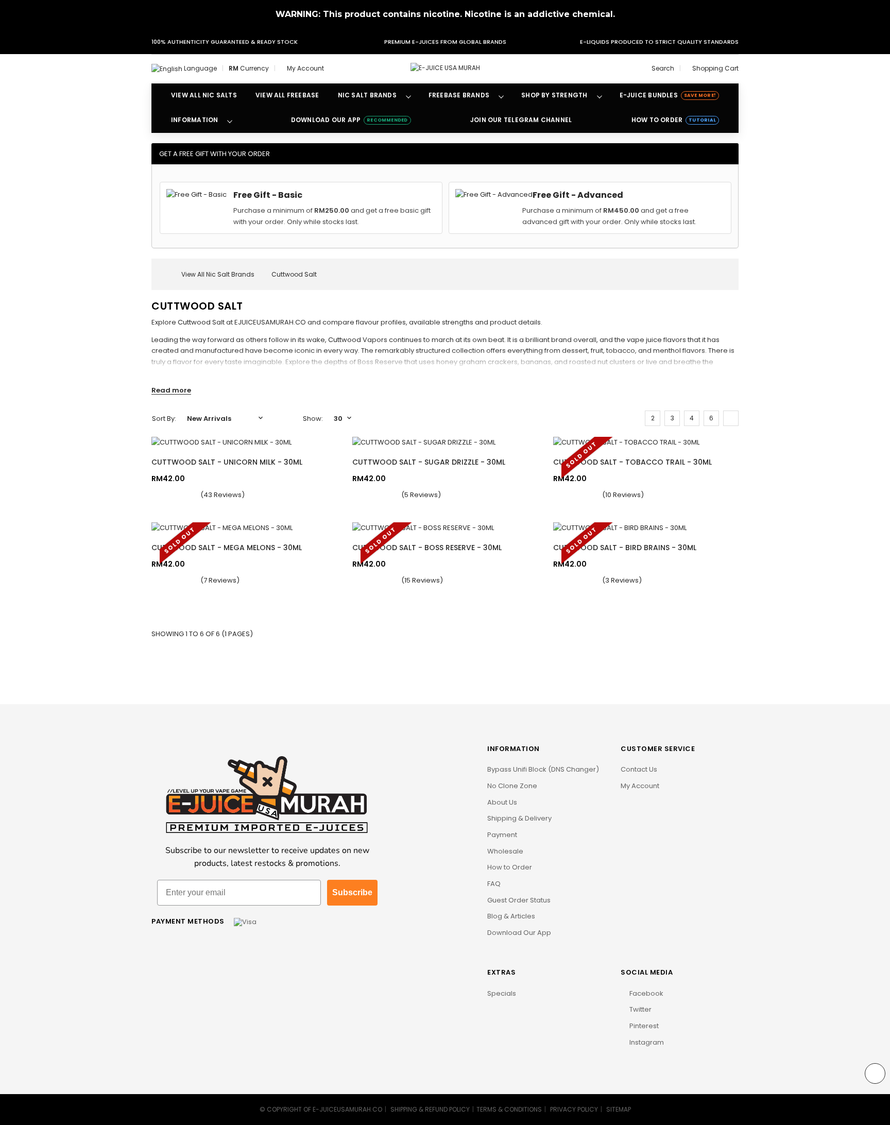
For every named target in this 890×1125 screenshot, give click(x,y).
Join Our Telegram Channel (521, 119)
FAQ (494, 884)
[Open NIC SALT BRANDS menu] (408, 95)
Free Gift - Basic (267, 195)
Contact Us (639, 769)
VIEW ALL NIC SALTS (204, 95)
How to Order (509, 867)
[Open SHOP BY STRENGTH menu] (599, 95)
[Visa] (245, 921)
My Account (640, 786)
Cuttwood (194, 322)
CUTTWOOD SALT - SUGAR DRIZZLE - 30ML (428, 462)
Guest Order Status (519, 900)
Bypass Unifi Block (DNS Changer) (543, 769)
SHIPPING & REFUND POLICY (430, 1109)
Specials (501, 993)
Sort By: (164, 418)
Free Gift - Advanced (578, 195)
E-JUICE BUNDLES (668, 95)
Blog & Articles (511, 916)
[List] (731, 418)
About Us (502, 802)
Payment (502, 835)
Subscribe (352, 892)
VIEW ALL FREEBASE (287, 95)
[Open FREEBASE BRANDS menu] (501, 95)
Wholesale (505, 851)
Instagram (646, 1042)
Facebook (645, 993)
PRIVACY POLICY (574, 1109)
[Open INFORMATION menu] (229, 120)
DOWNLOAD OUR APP (349, 119)
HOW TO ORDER (673, 119)
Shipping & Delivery (519, 818)
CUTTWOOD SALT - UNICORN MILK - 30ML (226, 462)
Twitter (640, 1009)
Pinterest (643, 1026)
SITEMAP (618, 1109)
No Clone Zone (512, 786)
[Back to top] (875, 1073)
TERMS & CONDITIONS (509, 1109)
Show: (313, 418)
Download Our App (519, 932)
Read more (171, 390)
